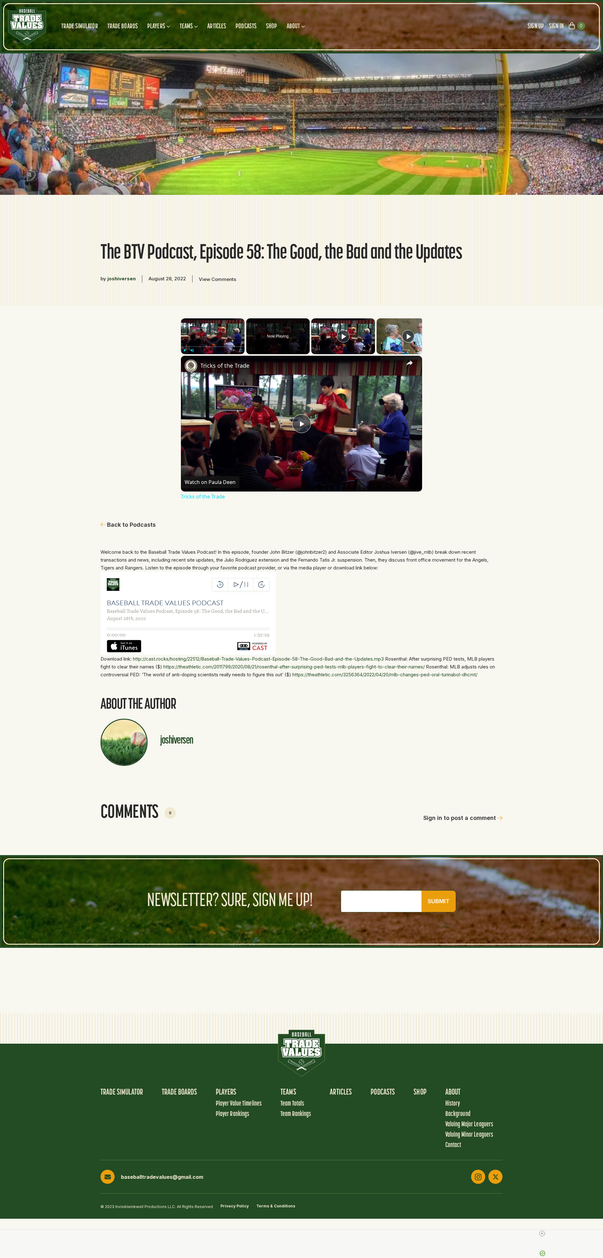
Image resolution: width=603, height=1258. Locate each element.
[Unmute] (192, 350)
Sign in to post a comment (459, 818)
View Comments (217, 279)
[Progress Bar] (213, 346)
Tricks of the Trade (224, 365)
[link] (191, 366)
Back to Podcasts (131, 524)
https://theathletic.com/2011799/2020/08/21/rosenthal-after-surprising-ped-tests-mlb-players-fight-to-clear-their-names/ (294, 667)
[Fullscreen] (241, 350)
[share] (409, 362)
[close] (304, 1233)
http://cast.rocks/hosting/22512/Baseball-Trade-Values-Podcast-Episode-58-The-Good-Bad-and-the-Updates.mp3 (258, 659)
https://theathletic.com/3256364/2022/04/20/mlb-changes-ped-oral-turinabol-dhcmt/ (384, 675)
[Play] (184, 350)
